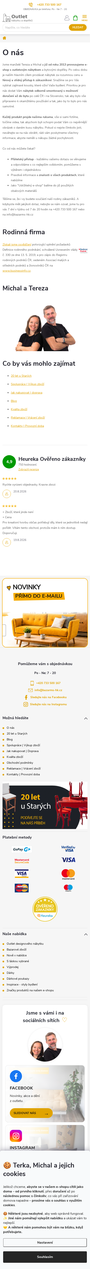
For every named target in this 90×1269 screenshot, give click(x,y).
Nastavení (45, 1242)
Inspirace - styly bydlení (22, 984)
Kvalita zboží (19, 409)
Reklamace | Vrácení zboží (28, 418)
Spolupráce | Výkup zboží (27, 384)
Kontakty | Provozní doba (27, 426)
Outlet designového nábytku (25, 944)
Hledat (77, 27)
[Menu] (84, 17)
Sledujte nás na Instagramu (48, 704)
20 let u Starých (21, 376)
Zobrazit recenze (28, 469)
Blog (14, 401)
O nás (10, 728)
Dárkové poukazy (18, 978)
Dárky (10, 973)
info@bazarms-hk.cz (48, 690)
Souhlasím (45, 1257)
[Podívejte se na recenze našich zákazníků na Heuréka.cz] (45, 909)
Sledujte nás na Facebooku (48, 697)
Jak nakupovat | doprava (26, 393)
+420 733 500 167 (49, 5)
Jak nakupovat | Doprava (23, 751)
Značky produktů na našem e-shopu (30, 990)
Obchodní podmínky (20, 763)
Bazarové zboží (16, 949)
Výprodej (12, 967)
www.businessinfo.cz (17, 271)
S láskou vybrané (18, 961)
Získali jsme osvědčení (17, 245)
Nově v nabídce (17, 955)
